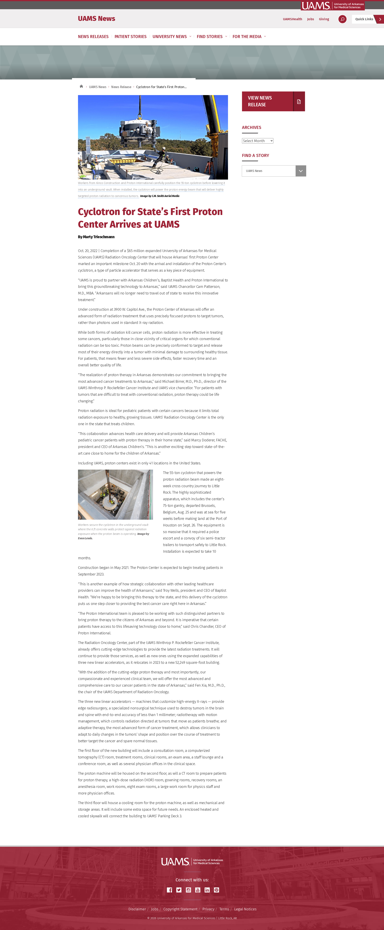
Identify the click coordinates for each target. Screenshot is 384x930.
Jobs (310, 19)
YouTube (199, 890)
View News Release (260, 101)
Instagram (190, 890)
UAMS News (96, 18)
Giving (324, 19)
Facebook (171, 890)
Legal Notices (245, 909)
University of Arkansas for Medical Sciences (333, 5)
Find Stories (210, 36)
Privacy (208, 909)
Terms (224, 909)
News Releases (93, 36)
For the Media (247, 36)
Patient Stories (131, 36)
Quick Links (364, 19)
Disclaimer (137, 909)
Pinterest (218, 890)
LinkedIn (208, 890)
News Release (121, 87)
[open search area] (342, 19)
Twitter (180, 890)
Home (81, 86)
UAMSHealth (292, 19)
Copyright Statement (180, 909)
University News (170, 36)
